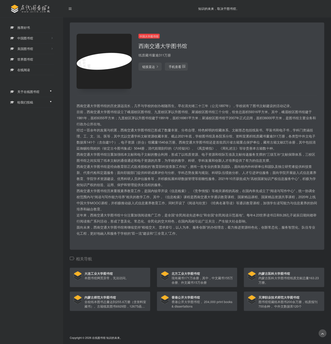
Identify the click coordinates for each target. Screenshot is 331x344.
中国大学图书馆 (149, 36)
